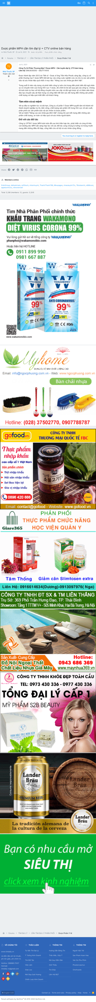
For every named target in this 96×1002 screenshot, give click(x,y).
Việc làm (28, 965)
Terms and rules (58, 993)
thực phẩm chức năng (53, 52)
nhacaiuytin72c (69, 185)
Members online (12, 180)
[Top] (89, 993)
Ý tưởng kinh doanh (33, 955)
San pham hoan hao (81, 955)
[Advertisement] (48, 25)
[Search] (89, 3)
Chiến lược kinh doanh (34, 979)
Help (79, 993)
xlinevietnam (18, 187)
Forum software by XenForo (23, 999)
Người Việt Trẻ (78, 951)
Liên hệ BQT (54, 974)
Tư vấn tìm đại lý (32, 951)
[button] (3, 3)
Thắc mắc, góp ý (55, 955)
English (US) (9, 993)
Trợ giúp (52, 970)
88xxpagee (58, 185)
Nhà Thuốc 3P (8, 52)
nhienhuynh (34, 185)
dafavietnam (15, 185)
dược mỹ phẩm (36, 52)
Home (85, 993)
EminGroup (5, 185)
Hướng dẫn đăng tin (57, 951)
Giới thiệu (53, 965)
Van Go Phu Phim (79, 960)
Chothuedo (77, 970)
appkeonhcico (6, 187)
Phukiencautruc (79, 965)
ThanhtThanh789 (46, 185)
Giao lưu (28, 970)
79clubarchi (80, 185)
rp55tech (24, 185)
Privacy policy (71, 993)
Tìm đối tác (29, 960)
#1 (94, 65)
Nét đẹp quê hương (33, 974)
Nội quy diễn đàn (56, 960)
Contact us (46, 993)
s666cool (89, 185)
